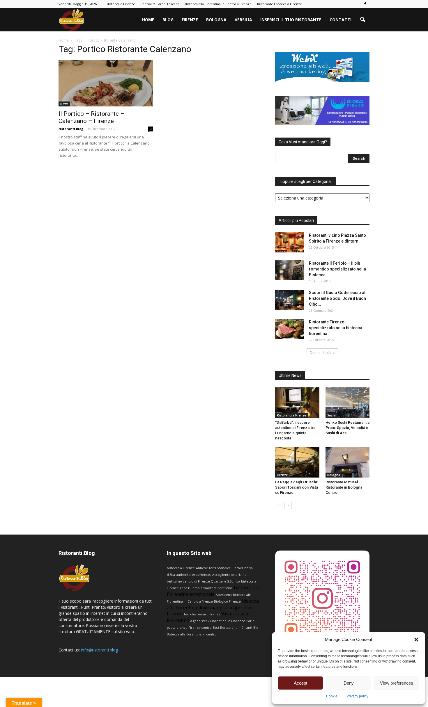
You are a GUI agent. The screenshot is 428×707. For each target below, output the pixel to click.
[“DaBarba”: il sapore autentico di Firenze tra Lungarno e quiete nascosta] (297, 402)
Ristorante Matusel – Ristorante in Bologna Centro (344, 487)
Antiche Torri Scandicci (213, 568)
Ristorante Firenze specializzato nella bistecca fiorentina (335, 328)
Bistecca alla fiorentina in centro (192, 634)
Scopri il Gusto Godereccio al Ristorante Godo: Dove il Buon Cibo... (337, 298)
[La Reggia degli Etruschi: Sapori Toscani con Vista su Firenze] (297, 462)
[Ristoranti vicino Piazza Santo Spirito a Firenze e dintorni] (289, 242)
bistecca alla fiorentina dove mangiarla (213, 604)
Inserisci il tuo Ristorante (290, 19)
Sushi (331, 415)
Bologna (216, 19)
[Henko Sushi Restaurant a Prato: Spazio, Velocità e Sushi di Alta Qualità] (348, 402)
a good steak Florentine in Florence (217, 621)
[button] (416, 639)
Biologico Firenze (227, 601)
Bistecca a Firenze (121, 4)
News (64, 104)
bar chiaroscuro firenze (202, 614)
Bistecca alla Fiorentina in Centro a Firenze (218, 4)
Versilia (243, 19)
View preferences (396, 683)
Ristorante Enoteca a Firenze (279, 4)
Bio (255, 628)
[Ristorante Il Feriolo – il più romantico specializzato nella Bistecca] (289, 270)
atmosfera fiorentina (217, 588)
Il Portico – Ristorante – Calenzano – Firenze (91, 117)
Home (148, 19)
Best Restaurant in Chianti (232, 628)
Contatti (340, 19)
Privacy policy (357, 696)
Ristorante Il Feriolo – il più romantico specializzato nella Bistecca (337, 269)
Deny (349, 683)
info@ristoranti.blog (99, 650)
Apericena (224, 595)
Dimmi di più (320, 352)
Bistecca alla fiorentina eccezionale (213, 590)
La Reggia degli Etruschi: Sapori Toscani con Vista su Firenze (296, 487)
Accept (300, 683)
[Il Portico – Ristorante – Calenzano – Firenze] (106, 83)
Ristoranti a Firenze (291, 415)
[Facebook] (365, 4)
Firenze (190, 19)
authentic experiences (193, 575)
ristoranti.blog (71, 129)
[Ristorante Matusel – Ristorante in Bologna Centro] (348, 462)
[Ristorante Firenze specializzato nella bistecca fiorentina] (289, 329)
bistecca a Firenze (181, 568)
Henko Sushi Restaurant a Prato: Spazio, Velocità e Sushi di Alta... (347, 427)
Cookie (331, 696)
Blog (168, 19)
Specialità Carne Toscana (160, 4)
